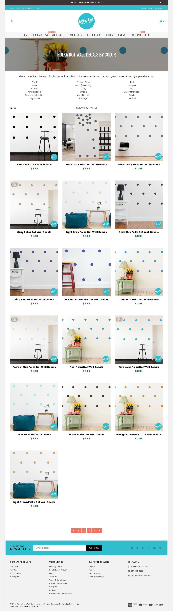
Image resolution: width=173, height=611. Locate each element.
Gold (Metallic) (83, 85)
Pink (132, 82)
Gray (83, 88)
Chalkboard (34, 91)
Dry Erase (34, 98)
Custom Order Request (58, 583)
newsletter (20, 548)
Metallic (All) (83, 95)
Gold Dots (14, 566)
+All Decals (75, 35)
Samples (53, 587)
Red (132, 88)
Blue (34, 85)
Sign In (91, 570)
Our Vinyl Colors (55, 566)
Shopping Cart (95, 573)
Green (83, 91)
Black (34, 82)
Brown (34, 88)
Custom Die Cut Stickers (69, 604)
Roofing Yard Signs (30, 606)
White (132, 95)
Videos (109, 35)
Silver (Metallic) (132, 91)
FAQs (51, 573)
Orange (83, 98)
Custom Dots (15, 573)
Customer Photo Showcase (60, 593)
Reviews (122, 35)
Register (92, 566)
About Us (53, 576)
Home (26, 35)
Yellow (132, 98)
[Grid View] (11, 107)
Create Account (156, 8)
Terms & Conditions (57, 580)
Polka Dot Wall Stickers (47, 34)
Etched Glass (83, 82)
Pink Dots (13, 570)
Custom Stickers (140, 34)
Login (143, 8)
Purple (132, 85)
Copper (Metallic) (34, 95)
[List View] (14, 107)
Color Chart (93, 35)
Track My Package (96, 576)
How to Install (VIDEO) (58, 570)
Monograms (15, 576)
